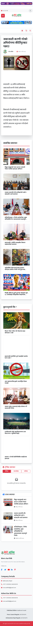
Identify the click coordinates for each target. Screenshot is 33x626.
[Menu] (3, 16)
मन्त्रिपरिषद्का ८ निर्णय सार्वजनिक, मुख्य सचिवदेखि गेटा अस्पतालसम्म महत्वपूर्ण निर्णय (20, 531)
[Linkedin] (12, 569)
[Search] (30, 30)
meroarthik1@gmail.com (9, 588)
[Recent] (26, 30)
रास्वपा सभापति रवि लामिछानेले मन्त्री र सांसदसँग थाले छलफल (20, 515)
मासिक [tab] (26, 471)
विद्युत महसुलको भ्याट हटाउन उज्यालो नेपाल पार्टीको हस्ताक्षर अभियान (21, 502)
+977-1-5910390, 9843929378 (10, 584)
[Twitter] (5, 569)
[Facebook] (2, 569)
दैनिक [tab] (6, 471)
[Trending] (22, 30)
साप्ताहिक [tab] (16, 471)
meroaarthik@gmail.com (9, 601)
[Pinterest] (15, 569)
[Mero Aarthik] (16, 552)
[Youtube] (9, 569)
